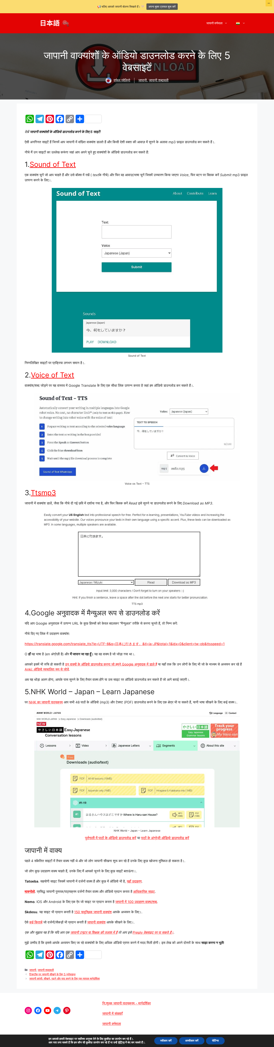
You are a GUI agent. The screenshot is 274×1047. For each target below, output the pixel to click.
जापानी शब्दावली (158, 80)
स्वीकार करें (166, 1041)
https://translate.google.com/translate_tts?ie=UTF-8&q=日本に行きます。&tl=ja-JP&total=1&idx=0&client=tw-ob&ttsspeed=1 (125, 644)
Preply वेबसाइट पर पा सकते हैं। (153, 932)
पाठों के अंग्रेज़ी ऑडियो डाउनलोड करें (165, 838)
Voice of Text (52, 375)
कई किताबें (35, 922)
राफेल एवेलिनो (122, 80)
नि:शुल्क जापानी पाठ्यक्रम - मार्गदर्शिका (126, 1003)
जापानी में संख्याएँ (112, 1013)
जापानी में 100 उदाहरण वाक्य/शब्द (136, 902)
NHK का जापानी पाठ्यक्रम (46, 702)
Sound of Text (53, 164)
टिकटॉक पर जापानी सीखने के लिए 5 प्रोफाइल (52, 974)
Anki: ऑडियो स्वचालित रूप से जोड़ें (47, 669)
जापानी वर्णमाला (214, 23)
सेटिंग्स (121, 1042)
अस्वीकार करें (191, 1041)
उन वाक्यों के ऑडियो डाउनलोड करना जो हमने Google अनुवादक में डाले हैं (111, 664)
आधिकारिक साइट (144, 892)
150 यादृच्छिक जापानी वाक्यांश (93, 912)
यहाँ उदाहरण (134, 881)
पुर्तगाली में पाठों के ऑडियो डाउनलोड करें (110, 838)
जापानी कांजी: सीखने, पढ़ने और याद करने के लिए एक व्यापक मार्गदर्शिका (64, 978)
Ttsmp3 (43, 492)
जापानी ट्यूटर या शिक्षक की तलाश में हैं (93, 932)
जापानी (142, 80)
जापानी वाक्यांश (96, 922)
